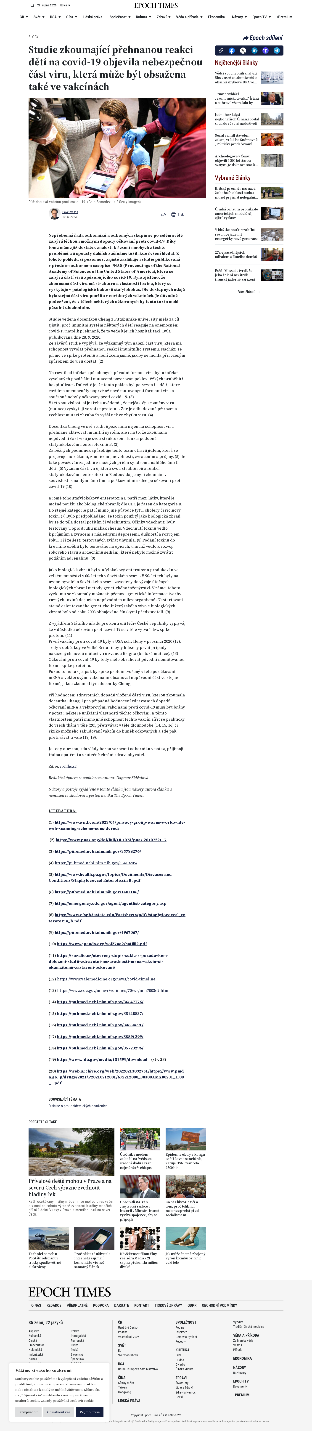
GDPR (192, 1305)
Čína (69, 17)
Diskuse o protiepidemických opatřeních (78, 1106)
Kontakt (141, 1305)
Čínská (33, 1340)
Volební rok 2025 (128, 1337)
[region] (59, 1392)
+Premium (284, 17)
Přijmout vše (90, 1412)
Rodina (180, 1327)
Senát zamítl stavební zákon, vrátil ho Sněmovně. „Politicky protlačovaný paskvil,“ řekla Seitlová (237, 139)
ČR (22, 17)
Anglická (34, 1331)
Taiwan (122, 1387)
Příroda (237, 1349)
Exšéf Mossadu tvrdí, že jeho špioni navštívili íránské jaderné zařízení (235, 275)
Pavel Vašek (70, 212)
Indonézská (36, 1354)
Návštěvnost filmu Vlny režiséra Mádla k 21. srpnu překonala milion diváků (139, 1260)
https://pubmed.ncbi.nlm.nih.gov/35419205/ (96, 863)
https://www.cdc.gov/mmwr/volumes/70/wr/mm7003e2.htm (112, 990)
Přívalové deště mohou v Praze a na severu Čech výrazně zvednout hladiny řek (70, 1187)
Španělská (77, 1359)
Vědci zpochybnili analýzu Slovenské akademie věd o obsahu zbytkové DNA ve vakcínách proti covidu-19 (236, 77)
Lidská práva (92, 17)
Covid (179, 1397)
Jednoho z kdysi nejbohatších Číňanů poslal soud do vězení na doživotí (237, 119)
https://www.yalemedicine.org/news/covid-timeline (106, 979)
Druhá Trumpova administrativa (138, 1369)
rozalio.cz (68, 766)
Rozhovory (239, 1373)
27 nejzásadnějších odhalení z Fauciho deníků (236, 254)
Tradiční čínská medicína (248, 1326)
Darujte (121, 1305)
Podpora (101, 1305)
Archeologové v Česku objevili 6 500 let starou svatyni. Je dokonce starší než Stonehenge (235, 160)
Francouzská (37, 1345)
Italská (33, 1359)
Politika (122, 1332)
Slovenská (77, 1354)
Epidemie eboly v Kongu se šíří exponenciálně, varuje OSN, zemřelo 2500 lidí (185, 1161)
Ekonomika (216, 17)
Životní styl (182, 1383)
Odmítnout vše (58, 1412)
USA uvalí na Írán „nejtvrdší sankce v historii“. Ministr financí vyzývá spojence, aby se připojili (139, 1211)
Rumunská (77, 1340)
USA (53, 17)
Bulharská (35, 1336)
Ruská (74, 1345)
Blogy (33, 37)
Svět (37, 17)
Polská (75, 1331)
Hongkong (124, 1392)
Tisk (180, 214)
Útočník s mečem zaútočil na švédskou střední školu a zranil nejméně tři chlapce (136, 1161)
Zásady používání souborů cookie (67, 1400)
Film (178, 1355)
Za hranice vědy (243, 1340)
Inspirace (181, 1332)
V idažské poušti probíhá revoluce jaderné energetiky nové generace (236, 234)
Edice (63, 5)
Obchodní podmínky (219, 1305)
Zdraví (162, 17)
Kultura (141, 17)
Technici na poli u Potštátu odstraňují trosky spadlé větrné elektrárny (45, 1260)
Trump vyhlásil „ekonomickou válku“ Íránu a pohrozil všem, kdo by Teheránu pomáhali (237, 98)
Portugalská (78, 1336)
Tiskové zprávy (168, 1305)
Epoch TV (259, 17)
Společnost (118, 17)
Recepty (181, 1341)
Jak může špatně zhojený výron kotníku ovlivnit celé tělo (185, 1258)
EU (120, 1350)
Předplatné (77, 1305)
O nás (36, 1305)
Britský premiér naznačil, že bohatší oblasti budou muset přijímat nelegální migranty (235, 192)
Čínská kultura (184, 1369)
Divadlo (180, 1364)
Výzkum (238, 1322)
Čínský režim (126, 1383)
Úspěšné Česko (127, 1327)
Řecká (74, 1349)
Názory (237, 17)
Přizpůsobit (28, 1412)
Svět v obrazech (128, 1355)
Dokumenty (240, 1386)
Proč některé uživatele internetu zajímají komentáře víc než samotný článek (92, 1260)
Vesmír (237, 1345)
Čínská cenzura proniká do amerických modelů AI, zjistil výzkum (236, 213)
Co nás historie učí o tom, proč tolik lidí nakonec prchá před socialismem (182, 1208)
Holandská (35, 1349)
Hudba (180, 1360)
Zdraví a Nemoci (186, 1392)
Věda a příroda (187, 17)
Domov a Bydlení (186, 1337)
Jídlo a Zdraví (184, 1387)
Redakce (54, 1305)
